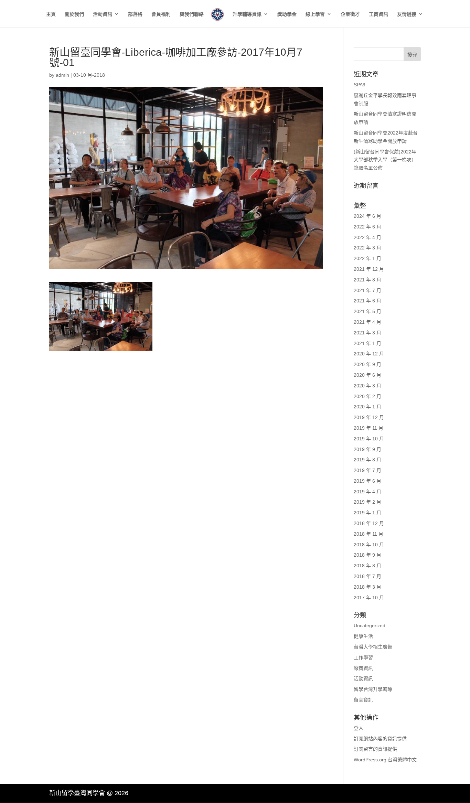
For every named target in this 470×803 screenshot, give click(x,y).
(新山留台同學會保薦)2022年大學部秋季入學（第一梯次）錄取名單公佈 (385, 160)
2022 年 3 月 (367, 247)
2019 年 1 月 (367, 512)
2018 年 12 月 (369, 523)
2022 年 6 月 (367, 226)
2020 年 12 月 (369, 353)
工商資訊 (378, 14)
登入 (358, 728)
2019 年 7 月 (367, 470)
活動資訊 (102, 14)
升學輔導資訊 (247, 14)
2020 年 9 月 (367, 364)
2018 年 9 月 (367, 555)
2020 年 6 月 (367, 375)
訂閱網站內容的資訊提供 (380, 738)
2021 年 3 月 (367, 332)
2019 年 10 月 (369, 438)
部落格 (135, 14)
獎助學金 (287, 14)
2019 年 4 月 (367, 491)
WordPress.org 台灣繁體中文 (385, 759)
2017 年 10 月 (369, 597)
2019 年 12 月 (369, 417)
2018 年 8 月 (367, 565)
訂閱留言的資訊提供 (375, 749)
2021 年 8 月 (367, 279)
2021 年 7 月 (367, 290)
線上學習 (315, 14)
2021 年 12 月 (369, 269)
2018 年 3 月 (367, 587)
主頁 (51, 14)
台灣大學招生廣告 (373, 647)
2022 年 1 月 (367, 258)
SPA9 (359, 84)
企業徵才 (350, 14)
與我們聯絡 (192, 14)
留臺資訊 (363, 700)
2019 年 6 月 (367, 481)
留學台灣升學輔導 (373, 689)
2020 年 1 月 (367, 406)
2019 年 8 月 (367, 459)
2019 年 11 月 (368, 428)
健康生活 (363, 636)
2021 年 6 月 (367, 300)
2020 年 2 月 (367, 396)
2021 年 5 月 (367, 311)
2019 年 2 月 (367, 502)
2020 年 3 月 (367, 385)
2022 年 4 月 (367, 237)
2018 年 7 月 (367, 576)
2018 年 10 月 (369, 544)
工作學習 (363, 657)
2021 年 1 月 (367, 343)
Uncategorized (369, 625)
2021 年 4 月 (367, 322)
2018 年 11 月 (368, 534)
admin (62, 75)
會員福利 (161, 14)
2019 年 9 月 (367, 449)
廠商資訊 (363, 668)
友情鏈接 (406, 14)
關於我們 (74, 14)
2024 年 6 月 (367, 216)
